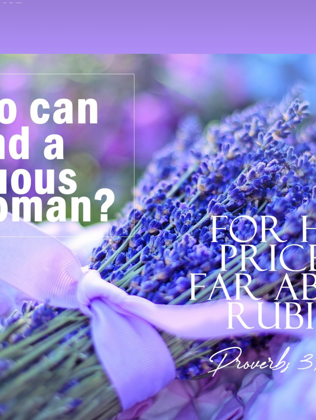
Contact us (19, 3)
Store (5, 3)
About (11, 3)
